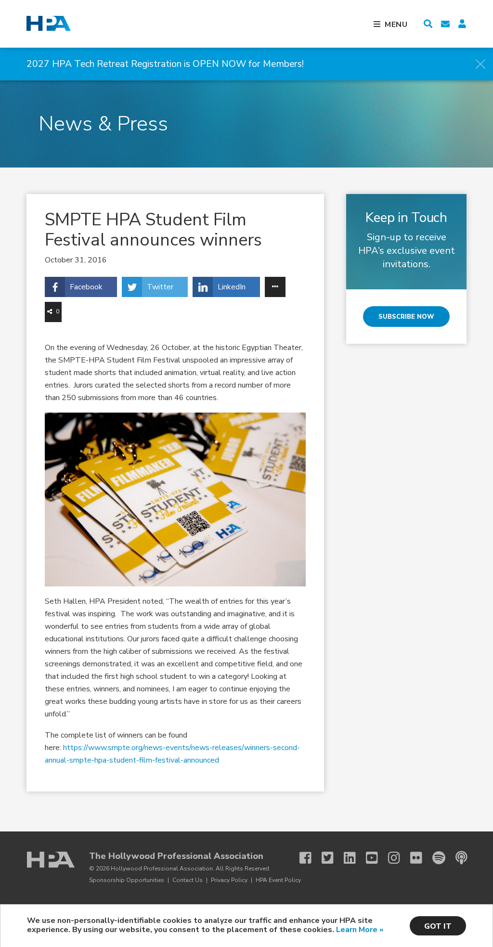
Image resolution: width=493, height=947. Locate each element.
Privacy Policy (229, 880)
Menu (396, 24)
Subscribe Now (406, 316)
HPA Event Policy (278, 880)
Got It (438, 926)
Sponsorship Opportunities (126, 880)
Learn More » (359, 929)
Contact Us (187, 880)
